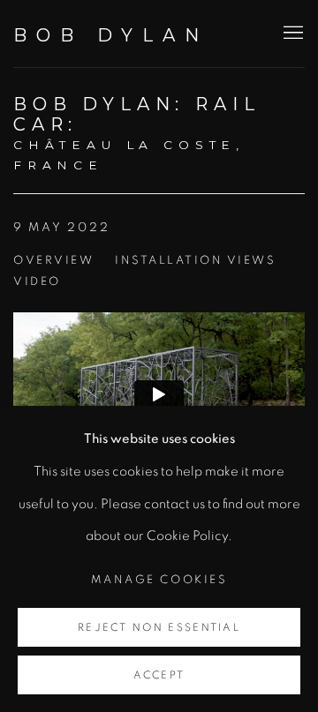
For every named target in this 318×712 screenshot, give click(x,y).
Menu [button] (291, 33)
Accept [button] (159, 675)
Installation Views (195, 260)
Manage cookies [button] (159, 580)
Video (37, 282)
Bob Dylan (110, 35)
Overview (53, 260)
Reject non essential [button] (159, 628)
